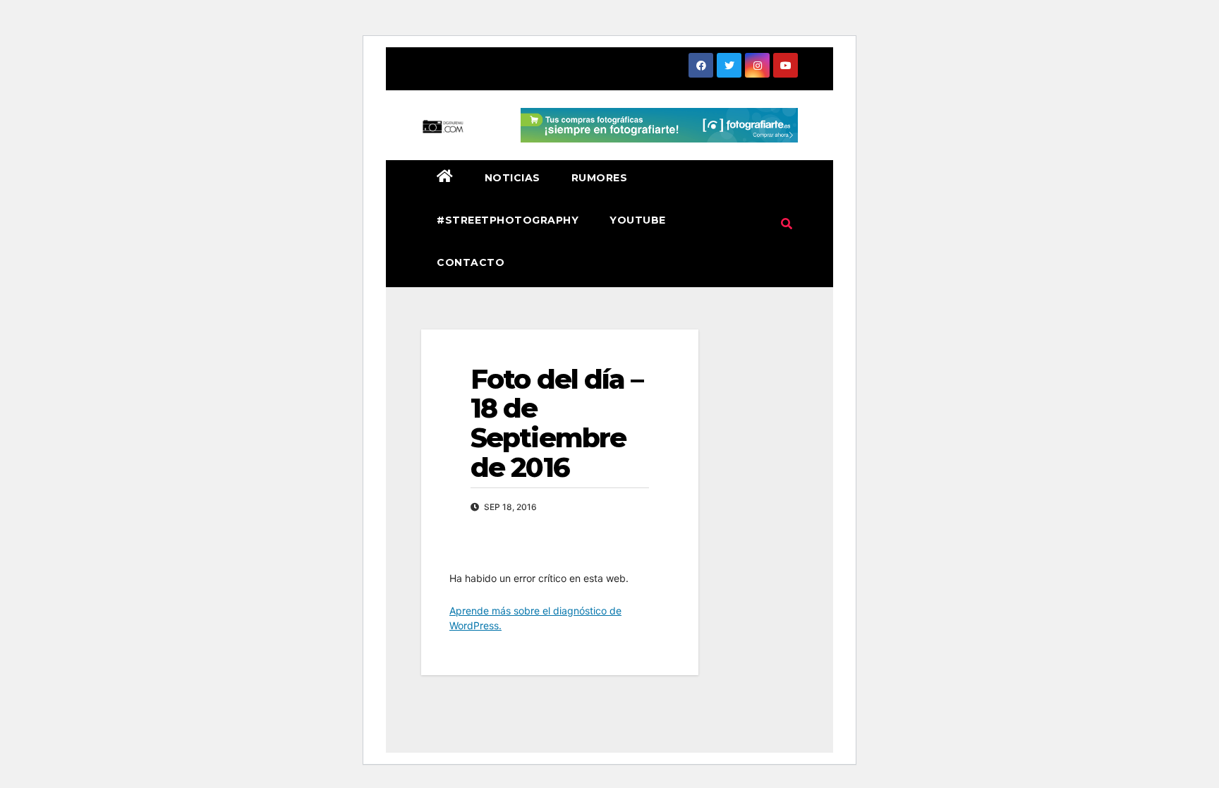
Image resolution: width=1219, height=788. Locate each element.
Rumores (599, 177)
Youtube (638, 220)
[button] (786, 224)
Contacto (470, 262)
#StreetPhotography (507, 220)
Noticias (512, 177)
